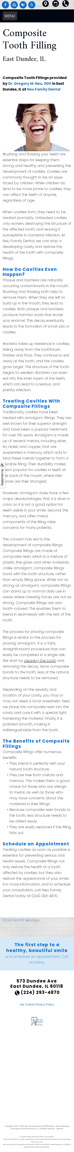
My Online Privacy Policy (37, 1004)
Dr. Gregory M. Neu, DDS (29, 83)
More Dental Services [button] (21, 920)
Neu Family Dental (44, 89)
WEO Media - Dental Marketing (57, 1126)
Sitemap (59, 1129)
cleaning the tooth (40, 660)
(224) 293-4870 (44, 895)
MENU (10, 15)
